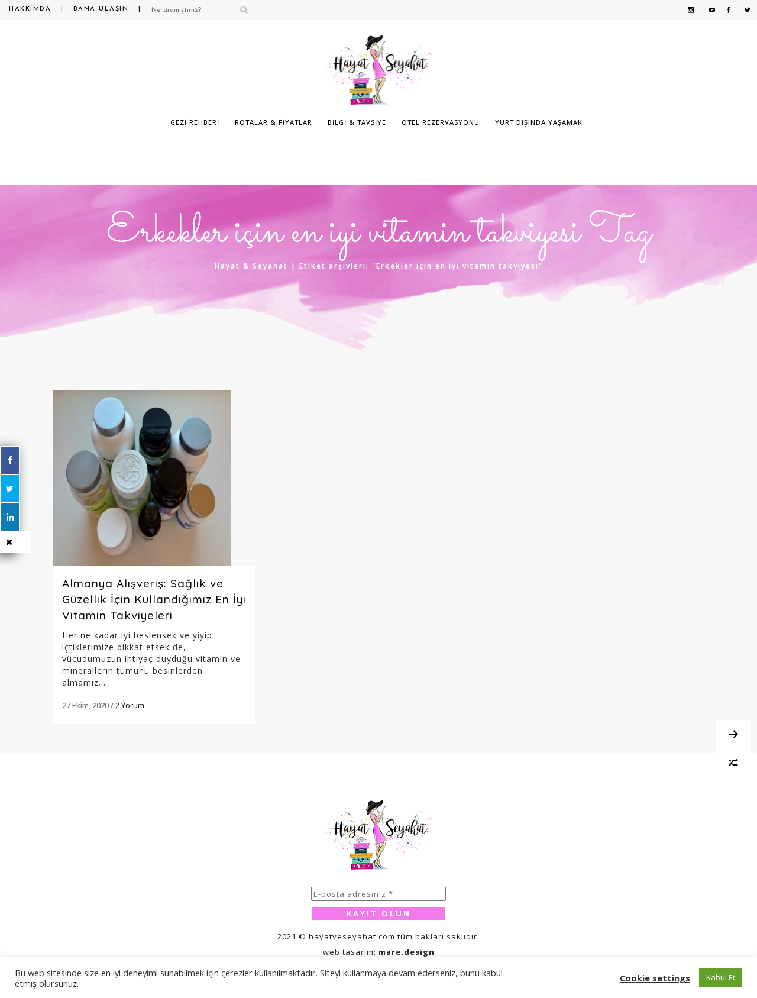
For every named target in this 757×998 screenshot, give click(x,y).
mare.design (406, 952)
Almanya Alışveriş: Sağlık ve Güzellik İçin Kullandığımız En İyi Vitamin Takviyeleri (154, 599)
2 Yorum (129, 705)
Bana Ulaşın (101, 9)
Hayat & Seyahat (251, 266)
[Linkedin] (10, 517)
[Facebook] (10, 460)
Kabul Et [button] (720, 977)
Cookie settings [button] (655, 978)
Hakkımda (30, 9)
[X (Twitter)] (10, 488)
